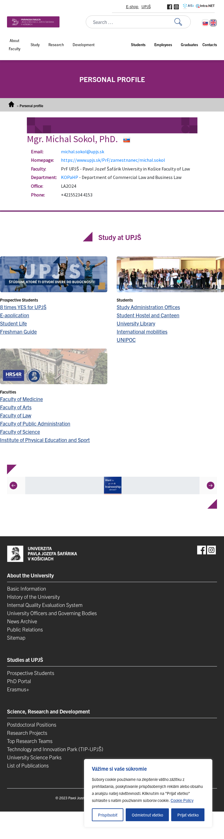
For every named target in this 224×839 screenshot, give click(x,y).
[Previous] (13, 485)
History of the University (33, 596)
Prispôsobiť (108, 814)
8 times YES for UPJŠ (23, 307)
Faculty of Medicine (21, 399)
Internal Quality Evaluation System (45, 604)
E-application (14, 315)
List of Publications (28, 765)
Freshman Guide (18, 331)
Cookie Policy (182, 800)
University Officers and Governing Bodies (52, 613)
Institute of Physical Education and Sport (45, 439)
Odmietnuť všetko (147, 814)
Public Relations (25, 629)
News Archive (22, 621)
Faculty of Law (15, 415)
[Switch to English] (213, 23)
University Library (136, 323)
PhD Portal (19, 681)
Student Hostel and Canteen (148, 315)
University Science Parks (34, 757)
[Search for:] (182, 22)
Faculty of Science (20, 431)
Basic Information (26, 588)
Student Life (13, 323)
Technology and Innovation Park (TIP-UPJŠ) (55, 749)
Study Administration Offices (148, 307)
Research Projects (27, 732)
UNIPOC (126, 339)
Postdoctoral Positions (31, 724)
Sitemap (16, 637)
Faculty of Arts (16, 407)
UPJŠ (146, 6)
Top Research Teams (29, 740)
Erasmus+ (18, 689)
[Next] (210, 485)
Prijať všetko (188, 814)
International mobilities (142, 331)
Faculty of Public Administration (35, 423)
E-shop (132, 6)
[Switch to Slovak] (205, 23)
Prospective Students (30, 672)
